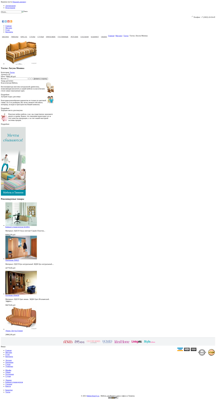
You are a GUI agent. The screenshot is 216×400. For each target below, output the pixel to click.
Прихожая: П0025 (12, 260)
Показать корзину (19, 2)
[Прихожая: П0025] (21, 259)
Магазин (119, 36)
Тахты (126, 36)
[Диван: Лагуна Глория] (21, 329)
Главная (111, 36)
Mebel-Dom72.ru (93, 396)
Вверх (3, 347)
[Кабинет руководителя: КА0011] (21, 225)
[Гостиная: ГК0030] (21, 294)
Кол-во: (4, 79)
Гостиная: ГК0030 (12, 295)
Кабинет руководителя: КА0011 (17, 227)
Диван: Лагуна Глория (14, 331)
